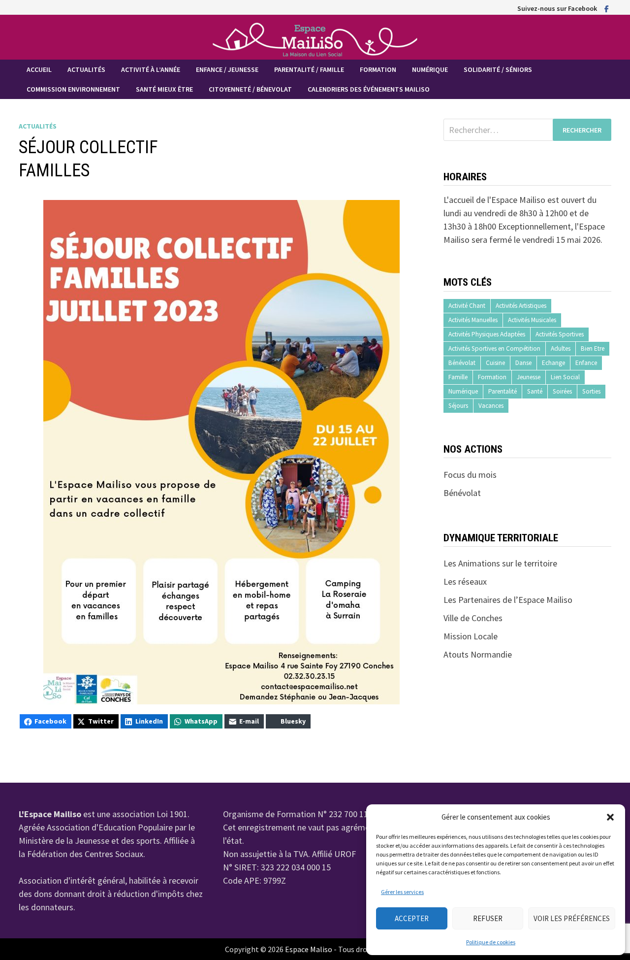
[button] (610, 817)
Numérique (430, 69)
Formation (378, 69)
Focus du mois (470, 474)
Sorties (591, 391)
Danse (523, 363)
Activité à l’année (150, 69)
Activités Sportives (560, 334)
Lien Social (565, 377)
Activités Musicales (532, 320)
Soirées (562, 391)
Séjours (458, 405)
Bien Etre (592, 348)
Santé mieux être (164, 89)
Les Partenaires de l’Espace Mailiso (507, 599)
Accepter (412, 918)
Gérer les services (402, 891)
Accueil (39, 69)
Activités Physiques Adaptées (486, 334)
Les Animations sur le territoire (500, 563)
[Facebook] (606, 8)
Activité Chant (466, 305)
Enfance (586, 363)
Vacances (491, 405)
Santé (534, 391)
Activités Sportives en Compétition (494, 348)
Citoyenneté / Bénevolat (250, 89)
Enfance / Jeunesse (227, 69)
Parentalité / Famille (309, 69)
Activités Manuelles (473, 320)
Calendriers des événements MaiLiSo (369, 89)
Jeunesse (528, 377)
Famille (458, 377)
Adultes (560, 348)
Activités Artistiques (521, 305)
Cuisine (495, 363)
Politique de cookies (490, 942)
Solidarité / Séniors (498, 69)
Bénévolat (461, 363)
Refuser (488, 918)
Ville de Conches (473, 618)
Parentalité (502, 391)
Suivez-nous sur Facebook (557, 8)
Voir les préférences (572, 918)
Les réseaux (465, 581)
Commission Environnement (73, 89)
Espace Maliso (308, 949)
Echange (553, 363)
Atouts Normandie (477, 654)
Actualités (86, 69)
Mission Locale (470, 636)
